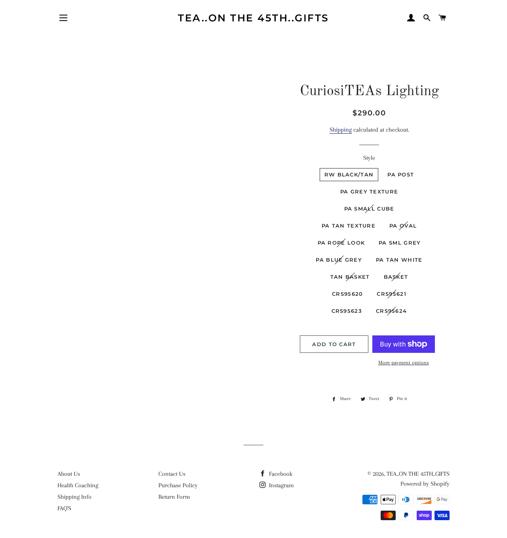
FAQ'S (64, 508)
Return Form (174, 496)
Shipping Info (74, 496)
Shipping (341, 129)
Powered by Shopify (425, 483)
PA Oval (403, 225)
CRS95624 (391, 311)
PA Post (400, 174)
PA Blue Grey (339, 260)
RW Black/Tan (349, 174)
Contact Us (171, 473)
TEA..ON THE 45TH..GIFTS (253, 18)
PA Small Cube (369, 208)
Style (369, 157)
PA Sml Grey (400, 242)
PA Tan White (399, 260)
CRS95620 (347, 294)
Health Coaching (77, 485)
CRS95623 (347, 311)
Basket (396, 277)
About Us (68, 473)
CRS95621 (391, 294)
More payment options (403, 363)
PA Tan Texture (348, 225)
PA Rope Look (341, 242)
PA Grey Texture (369, 191)
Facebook (279, 473)
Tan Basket (350, 277)
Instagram (280, 485)
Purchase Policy (178, 485)
